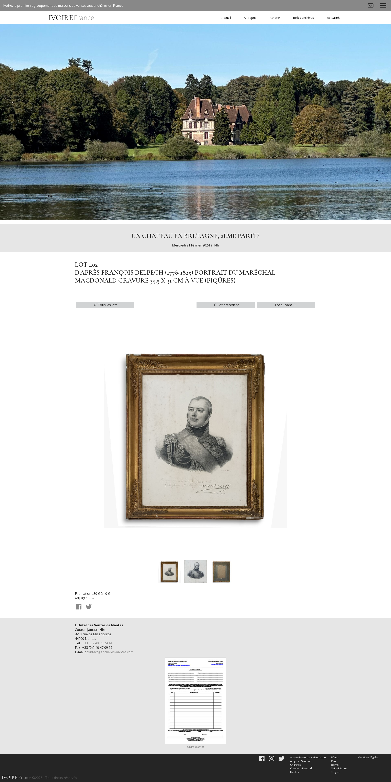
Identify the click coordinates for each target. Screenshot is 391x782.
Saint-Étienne (339, 768)
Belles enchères (303, 18)
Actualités (333, 18)
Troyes (335, 772)
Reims (335, 765)
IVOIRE (71, 17)
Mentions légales (368, 757)
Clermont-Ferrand (301, 768)
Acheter (275, 18)
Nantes (294, 772)
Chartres (295, 765)
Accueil (226, 18)
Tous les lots (107, 305)
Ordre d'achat (195, 747)
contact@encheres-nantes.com (110, 652)
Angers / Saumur (300, 761)
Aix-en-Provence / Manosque (308, 757)
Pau (333, 761)
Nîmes (335, 757)
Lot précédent (228, 305)
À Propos (250, 18)
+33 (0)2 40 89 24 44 (97, 643)
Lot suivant (284, 305)
